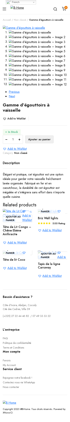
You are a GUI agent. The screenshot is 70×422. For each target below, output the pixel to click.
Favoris (6, 360)
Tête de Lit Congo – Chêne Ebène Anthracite (17, 230)
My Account (9, 365)
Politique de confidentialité (17, 343)
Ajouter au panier (39, 139)
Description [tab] (11, 163)
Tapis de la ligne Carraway (49, 266)
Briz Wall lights (48, 218)
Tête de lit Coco (14, 260)
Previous (14, 92)
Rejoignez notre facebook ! (17, 378)
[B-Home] (17, 9)
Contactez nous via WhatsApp (19, 382)
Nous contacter (11, 387)
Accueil (7, 20)
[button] (16, 119)
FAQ (5, 338)
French (15, 2)
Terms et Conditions (13, 347)
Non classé (20, 20)
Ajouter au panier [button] (13, 218)
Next (12, 96)
